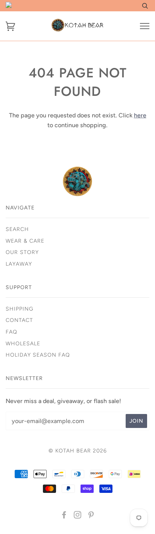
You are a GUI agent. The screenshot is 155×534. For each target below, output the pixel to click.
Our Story (22, 252)
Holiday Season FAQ (38, 355)
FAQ (11, 332)
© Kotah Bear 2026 (78, 451)
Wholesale (23, 343)
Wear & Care (25, 241)
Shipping (19, 309)
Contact (19, 320)
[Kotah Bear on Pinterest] (91, 516)
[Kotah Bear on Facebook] (64, 516)
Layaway (19, 264)
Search (17, 229)
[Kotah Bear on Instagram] (78, 516)
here (140, 115)
